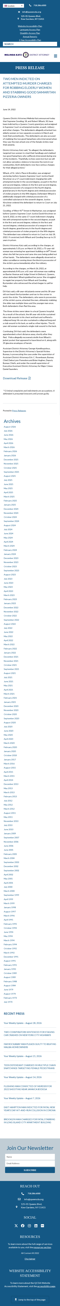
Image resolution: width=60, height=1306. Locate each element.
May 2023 (8, 587)
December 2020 (11, 706)
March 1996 (9, 915)
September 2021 (11, 669)
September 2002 (11, 870)
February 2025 (10, 500)
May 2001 (8, 878)
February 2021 (10, 698)
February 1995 (10, 924)
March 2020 (9, 743)
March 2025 (9, 496)
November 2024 (11, 513)
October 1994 (10, 928)
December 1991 (11, 956)
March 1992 (9, 952)
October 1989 (10, 973)
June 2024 (8, 533)
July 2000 (8, 887)
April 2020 (8, 739)
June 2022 (8, 632)
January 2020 (10, 751)
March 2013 (9, 792)
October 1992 (10, 948)
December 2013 (11, 784)
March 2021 (9, 693)
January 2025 (10, 504)
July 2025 (8, 480)
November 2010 (11, 821)
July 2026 (8, 431)
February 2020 (10, 747)
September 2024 (11, 521)
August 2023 (10, 574)
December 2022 (11, 607)
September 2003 (11, 862)
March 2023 (9, 595)
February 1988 (10, 981)
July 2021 (8, 677)
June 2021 (8, 681)
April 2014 (8, 780)
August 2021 (10, 673)
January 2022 (10, 652)
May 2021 (8, 685)
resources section (42, 1247)
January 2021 (10, 702)
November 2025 (11, 463)
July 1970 (8, 1002)
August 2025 (10, 476)
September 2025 (11, 472)
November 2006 (11, 841)
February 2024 (10, 550)
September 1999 (11, 895)
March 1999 (9, 903)
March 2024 (9, 546)
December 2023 (11, 558)
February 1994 (10, 944)
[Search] (55, 44)
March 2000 (9, 891)
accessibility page (46, 1286)
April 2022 (8, 640)
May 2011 (8, 817)
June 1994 (8, 932)
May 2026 (8, 439)
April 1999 (8, 899)
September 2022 (11, 620)
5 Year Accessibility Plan (30, 40)
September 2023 (11, 570)
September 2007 (11, 837)
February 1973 (10, 998)
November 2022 (11, 611)
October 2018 (10, 755)
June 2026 (8, 435)
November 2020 (11, 710)
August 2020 (10, 722)
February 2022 (10, 648)
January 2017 (10, 759)
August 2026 (10, 426)
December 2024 (11, 509)
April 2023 (8, 591)
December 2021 (11, 656)
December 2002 (11, 866)
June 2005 (8, 850)
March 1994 (9, 940)
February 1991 (10, 965)
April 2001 (8, 883)
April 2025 (8, 492)
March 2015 (9, 776)
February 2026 (10, 451)
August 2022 (10, 624)
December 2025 (11, 459)
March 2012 (9, 809)
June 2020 (8, 731)
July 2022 (8, 628)
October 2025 (10, 468)
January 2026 (10, 455)
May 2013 (8, 788)
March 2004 (9, 858)
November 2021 (11, 661)
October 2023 (10, 566)
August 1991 (10, 961)
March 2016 (9, 763)
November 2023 (11, 562)
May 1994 (8, 936)
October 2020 (10, 714)
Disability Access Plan (30, 33)
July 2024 (8, 529)
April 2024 (8, 541)
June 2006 (8, 846)
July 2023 (8, 578)
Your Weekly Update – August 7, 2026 (22, 1098)
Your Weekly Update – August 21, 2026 (23, 1056)
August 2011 (10, 813)
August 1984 (10, 985)
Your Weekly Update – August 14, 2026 (23, 1077)
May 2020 (8, 735)
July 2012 (8, 800)
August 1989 (10, 977)
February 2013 (10, 796)
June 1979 (8, 989)
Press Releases (19, 410)
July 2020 (8, 726)
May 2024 (8, 537)
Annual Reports (30, 36)
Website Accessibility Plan (30, 26)
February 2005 (10, 854)
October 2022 (10, 615)
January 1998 (10, 907)
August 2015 (10, 767)
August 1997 (10, 911)
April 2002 (8, 874)
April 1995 (8, 919)
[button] (13, 6)
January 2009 (10, 833)
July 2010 (8, 825)
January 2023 (10, 603)
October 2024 (10, 517)
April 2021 (8, 689)
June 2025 (8, 484)
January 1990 (10, 969)
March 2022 (9, 644)
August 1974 (10, 993)
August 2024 (10, 525)
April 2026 (8, 443)
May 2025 (8, 488)
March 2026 (9, 447)
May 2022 (8, 636)
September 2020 (11, 718)
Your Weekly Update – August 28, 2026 (23, 1023)
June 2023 (8, 583)
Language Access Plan (30, 29)
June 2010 (8, 829)
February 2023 (10, 599)
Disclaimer (30, 1258)
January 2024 (10, 554)
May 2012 (8, 804)
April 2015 (8, 772)
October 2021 (10, 665)
